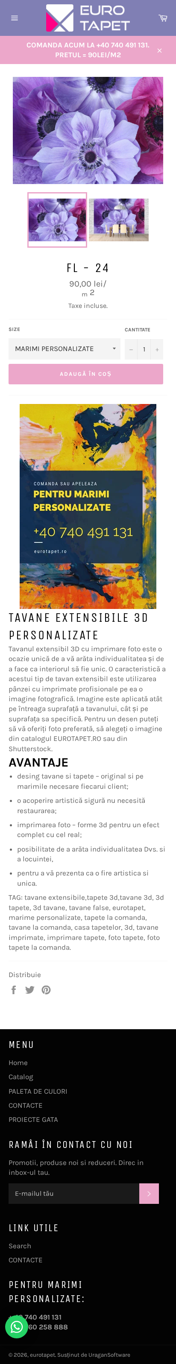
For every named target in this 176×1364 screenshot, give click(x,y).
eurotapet (42, 1355)
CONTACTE (26, 1105)
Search (20, 1245)
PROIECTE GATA (33, 1119)
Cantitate (137, 330)
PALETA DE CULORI (38, 1091)
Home (18, 1062)
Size (14, 329)
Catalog (21, 1076)
